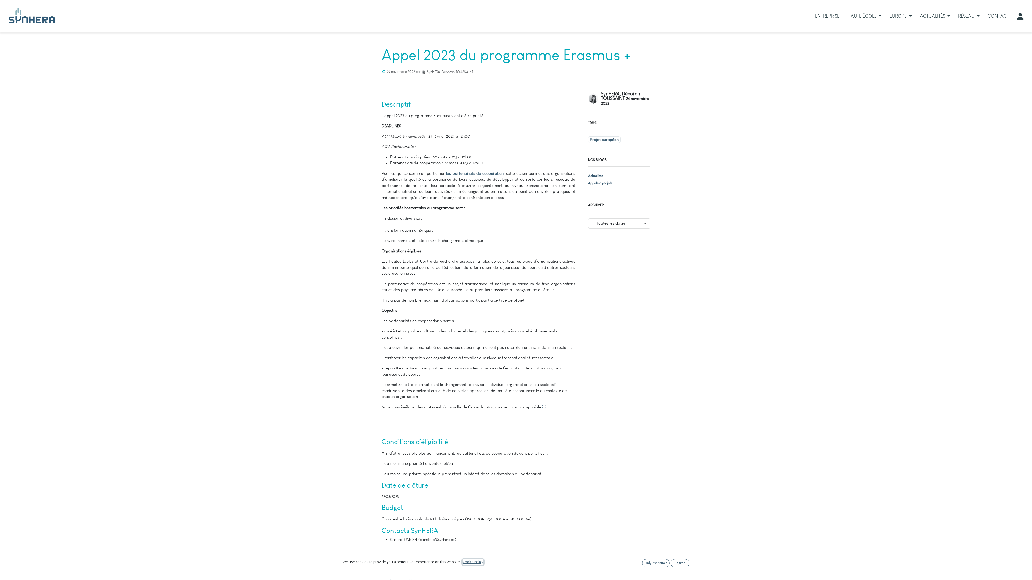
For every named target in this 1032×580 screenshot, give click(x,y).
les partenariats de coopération (475, 173)
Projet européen (604, 139)
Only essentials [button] (655, 563)
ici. (544, 407)
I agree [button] (680, 563)
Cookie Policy (473, 562)
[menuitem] (827, 16)
